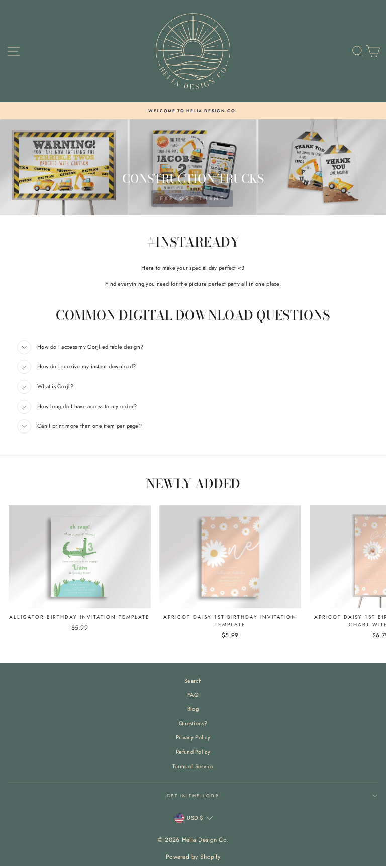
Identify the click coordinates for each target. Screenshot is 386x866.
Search (193, 681)
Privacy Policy (193, 737)
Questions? (193, 723)
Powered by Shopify (193, 856)
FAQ (193, 695)
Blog (193, 709)
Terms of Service (192, 766)
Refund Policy (193, 752)
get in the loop (193, 796)
